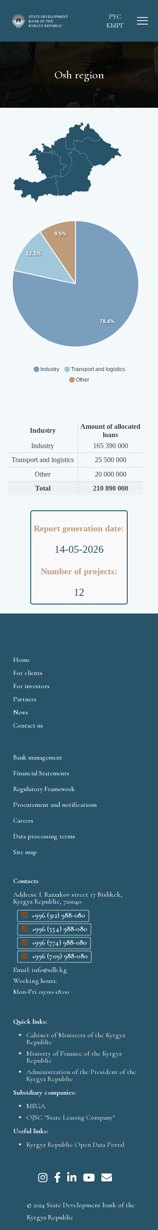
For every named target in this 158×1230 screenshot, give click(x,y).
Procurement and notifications (55, 805)
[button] (46, 369)
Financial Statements (41, 773)
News (20, 712)
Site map (25, 852)
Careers (23, 820)
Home (21, 660)
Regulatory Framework (44, 789)
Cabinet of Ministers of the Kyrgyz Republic (75, 1038)
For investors (31, 686)
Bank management (37, 757)
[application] (75, 315)
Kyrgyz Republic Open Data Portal (75, 1144)
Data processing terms (44, 836)
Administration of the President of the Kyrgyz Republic (81, 1075)
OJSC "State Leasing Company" (70, 1117)
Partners (24, 699)
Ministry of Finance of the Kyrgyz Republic (74, 1057)
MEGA (35, 1106)
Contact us (28, 725)
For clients (28, 673)
